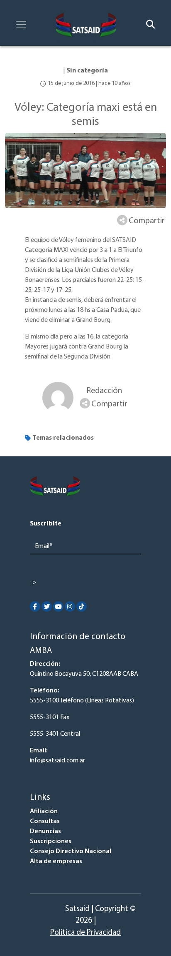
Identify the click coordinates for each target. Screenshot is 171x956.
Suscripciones (50, 841)
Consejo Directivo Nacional (70, 851)
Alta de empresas (56, 861)
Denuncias (45, 831)
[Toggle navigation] (21, 24)
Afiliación (44, 811)
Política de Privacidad (85, 933)
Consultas (45, 821)
